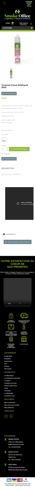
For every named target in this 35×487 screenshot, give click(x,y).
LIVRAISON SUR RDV (29, 2)
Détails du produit (11, 174)
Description (7, 168)
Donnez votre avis (10, 93)
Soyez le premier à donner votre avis (19, 242)
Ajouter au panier (20, 149)
